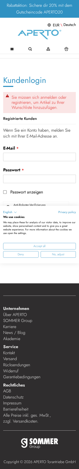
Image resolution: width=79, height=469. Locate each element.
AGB (7, 391)
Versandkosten (25, 421)
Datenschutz (13, 397)
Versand (10, 359)
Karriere (9, 327)
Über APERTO (15, 315)
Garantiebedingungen (21, 377)
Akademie (12, 339)
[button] (61, 24)
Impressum (12, 403)
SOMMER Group (17, 321)
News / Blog (14, 333)
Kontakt (9, 353)
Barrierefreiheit (16, 409)
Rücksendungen (16, 365)
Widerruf (11, 371)
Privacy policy (67, 212)
